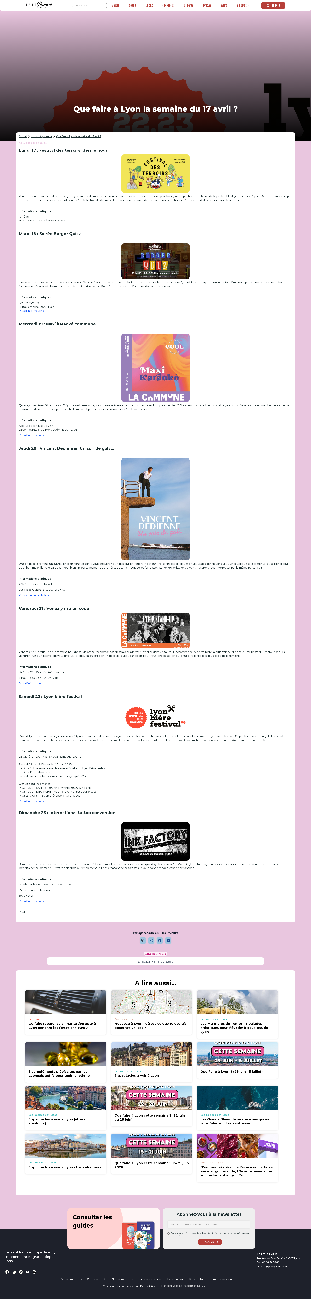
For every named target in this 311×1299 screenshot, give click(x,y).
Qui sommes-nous (71, 1279)
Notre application (222, 1279)
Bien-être (188, 5)
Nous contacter (198, 1279)
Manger (115, 5)
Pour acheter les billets (34, 595)
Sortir (132, 5)
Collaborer (273, 5)
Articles (207, 5)
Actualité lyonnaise (41, 136)
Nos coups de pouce (123, 1279)
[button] (243, 5)
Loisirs (149, 5)
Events (224, 5)
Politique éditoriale (151, 1279)
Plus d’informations (31, 310)
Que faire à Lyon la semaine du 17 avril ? (78, 136)
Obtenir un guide (96, 1279)
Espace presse (175, 1279)
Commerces (168, 5)
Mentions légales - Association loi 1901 (183, 1285)
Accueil (23, 136)
